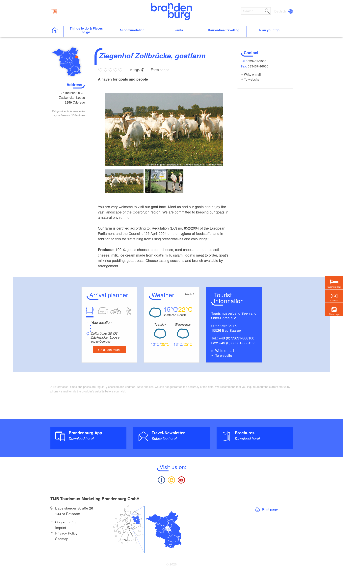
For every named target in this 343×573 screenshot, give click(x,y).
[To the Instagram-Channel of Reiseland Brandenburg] (171, 479)
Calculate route (109, 349)
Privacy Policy (66, 533)
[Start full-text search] (267, 10)
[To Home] (57, 32)
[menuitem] (280, 11)
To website (223, 355)
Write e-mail (224, 350)
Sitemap (61, 538)
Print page (270, 509)
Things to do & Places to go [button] (86, 30)
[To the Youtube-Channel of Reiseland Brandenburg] (181, 479)
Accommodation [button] (132, 30)
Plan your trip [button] (269, 30)
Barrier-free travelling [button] (223, 30)
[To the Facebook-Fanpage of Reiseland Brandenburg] (161, 479)
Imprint (60, 527)
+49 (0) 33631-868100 (236, 337)
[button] (334, 309)
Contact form (65, 521)
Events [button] (177, 30)
